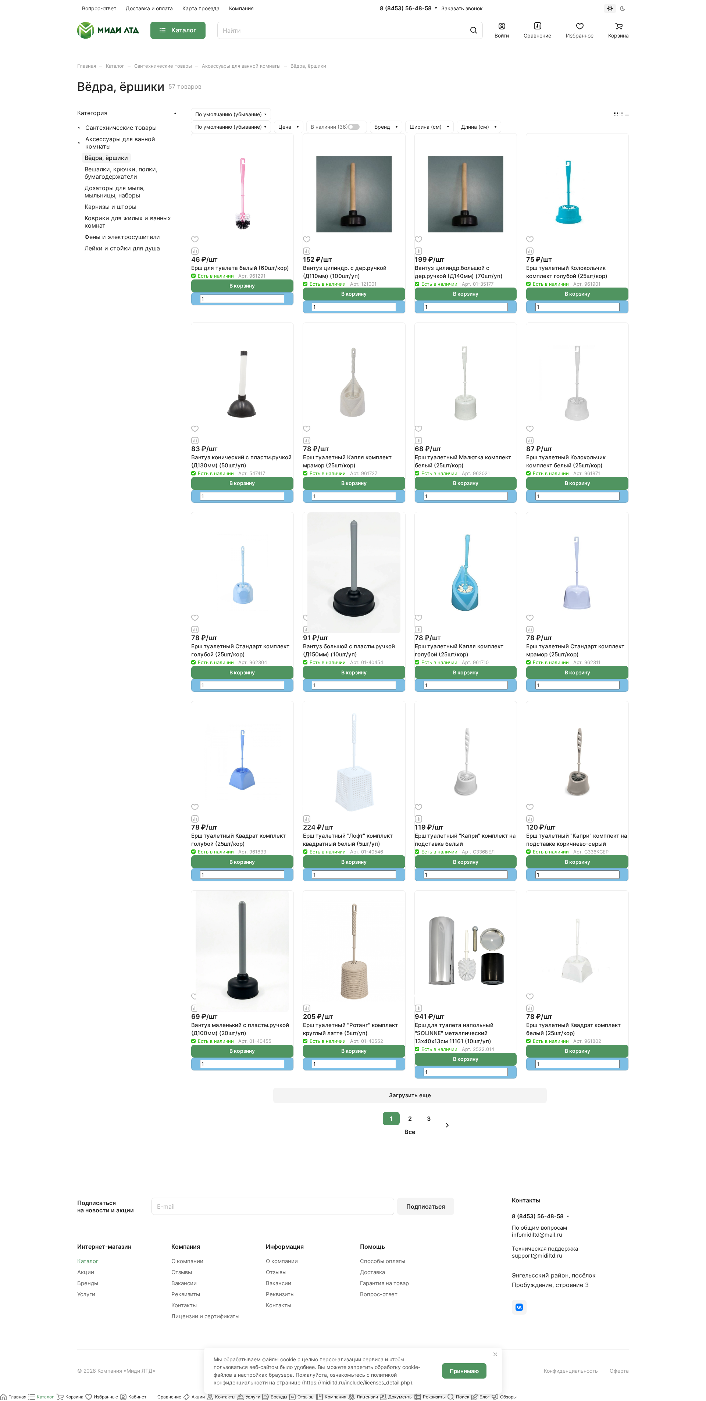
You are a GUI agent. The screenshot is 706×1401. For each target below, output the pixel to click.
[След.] (447, 1125)
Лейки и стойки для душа (122, 248)
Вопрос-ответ (378, 1294)
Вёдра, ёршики (106, 157)
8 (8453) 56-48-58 (406, 8)
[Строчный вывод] (621, 113)
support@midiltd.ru (537, 1255)
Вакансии (184, 1283)
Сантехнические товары (121, 127)
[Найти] (473, 30)
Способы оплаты (382, 1261)
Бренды (87, 1283)
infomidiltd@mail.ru (537, 1234)
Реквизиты (185, 1294)
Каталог (88, 1261)
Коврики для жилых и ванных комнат (128, 221)
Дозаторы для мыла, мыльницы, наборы (115, 191)
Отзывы (181, 1272)
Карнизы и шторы (110, 206)
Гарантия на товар (384, 1283)
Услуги (86, 1294)
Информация (285, 1246)
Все (409, 1132)
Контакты (184, 1305)
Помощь (372, 1246)
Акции (85, 1272)
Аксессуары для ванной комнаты (120, 142)
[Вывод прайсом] (627, 113)
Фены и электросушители (122, 236)
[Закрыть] (495, 1354)
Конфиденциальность (571, 1371)
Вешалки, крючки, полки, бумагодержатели (121, 172)
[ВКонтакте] (519, 1307)
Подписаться (425, 1206)
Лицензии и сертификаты (205, 1316)
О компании (187, 1261)
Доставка (372, 1272)
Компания (185, 1246)
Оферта (619, 1371)
